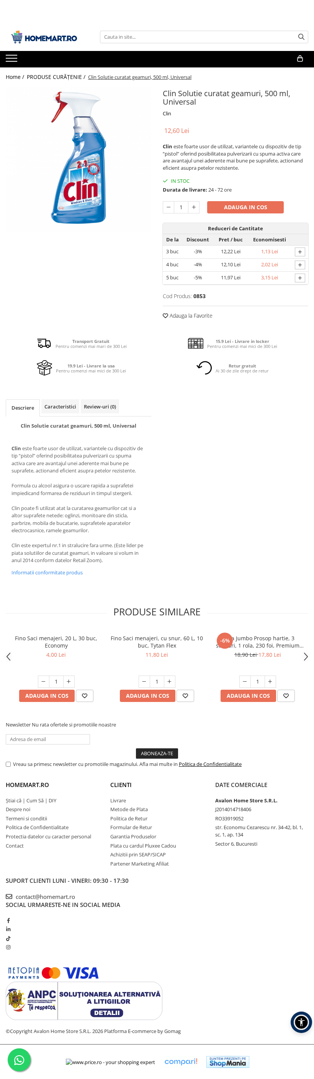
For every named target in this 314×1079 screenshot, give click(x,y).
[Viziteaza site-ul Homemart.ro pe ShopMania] (227, 1062)
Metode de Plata (129, 809)
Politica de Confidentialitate (210, 764)
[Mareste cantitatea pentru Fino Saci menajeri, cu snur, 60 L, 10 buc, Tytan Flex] (169, 682)
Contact (15, 845)
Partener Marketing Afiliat (139, 863)
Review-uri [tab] (100, 406)
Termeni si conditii (26, 818)
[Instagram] (8, 947)
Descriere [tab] (22, 407)
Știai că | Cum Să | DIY (31, 800)
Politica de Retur (128, 818)
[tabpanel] (78, 159)
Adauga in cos (245, 207)
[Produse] (12, 60)
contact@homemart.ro (44, 896)
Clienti (121, 785)
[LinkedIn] (8, 929)
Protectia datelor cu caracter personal (48, 836)
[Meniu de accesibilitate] (301, 1022)
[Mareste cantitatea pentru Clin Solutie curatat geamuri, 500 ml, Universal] (194, 207)
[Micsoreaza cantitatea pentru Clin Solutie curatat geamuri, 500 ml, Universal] (168, 207)
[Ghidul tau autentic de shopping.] (181, 1062)
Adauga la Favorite (190, 315)
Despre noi (18, 809)
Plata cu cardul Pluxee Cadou (143, 845)
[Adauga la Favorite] (84, 696)
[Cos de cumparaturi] (300, 58)
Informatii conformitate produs (47, 572)
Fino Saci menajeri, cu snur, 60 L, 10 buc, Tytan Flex (157, 642)
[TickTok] (8, 938)
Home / (16, 76)
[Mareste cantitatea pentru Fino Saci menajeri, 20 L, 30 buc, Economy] (69, 682)
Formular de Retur (131, 827)
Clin (167, 113)
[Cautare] (301, 37)
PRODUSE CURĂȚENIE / (57, 76)
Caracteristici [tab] (60, 406)
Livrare (118, 800)
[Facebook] (8, 920)
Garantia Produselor (133, 836)
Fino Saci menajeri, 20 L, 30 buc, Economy (56, 642)
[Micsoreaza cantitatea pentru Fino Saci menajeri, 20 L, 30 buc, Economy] (43, 682)
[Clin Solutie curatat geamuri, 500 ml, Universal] (78, 159)
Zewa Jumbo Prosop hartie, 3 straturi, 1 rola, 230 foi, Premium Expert (257, 642)
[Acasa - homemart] (44, 37)
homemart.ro (27, 785)
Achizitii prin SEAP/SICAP (138, 854)
